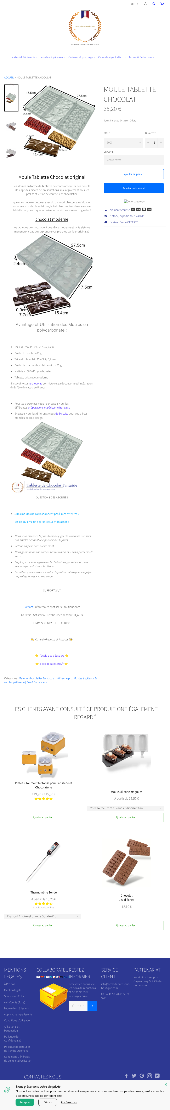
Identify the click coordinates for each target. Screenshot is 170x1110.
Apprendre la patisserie (18, 1014)
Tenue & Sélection (141, 57)
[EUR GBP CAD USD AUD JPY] (133, 4)
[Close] (166, 1084)
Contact (28, 607)
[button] (43, 799)
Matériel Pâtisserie (23, 57)
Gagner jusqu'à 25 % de (148, 981)
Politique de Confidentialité (12, 1038)
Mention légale (12, 990)
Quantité (150, 133)
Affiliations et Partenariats (11, 1028)
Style (107, 133)
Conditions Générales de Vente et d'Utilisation (18, 1058)
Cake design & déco (111, 57)
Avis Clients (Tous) (14, 1002)
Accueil (9, 77)
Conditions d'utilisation (17, 1020)
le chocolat (35, 383)
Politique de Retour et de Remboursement (17, 1048)
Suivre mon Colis (14, 996)
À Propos (9, 984)
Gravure (108, 151)
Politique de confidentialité (45, 1096)
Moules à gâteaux (52, 57)
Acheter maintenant (134, 188)
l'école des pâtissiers (16, 1008)
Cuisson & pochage (81, 57)
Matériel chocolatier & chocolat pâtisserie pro (46, 678)
